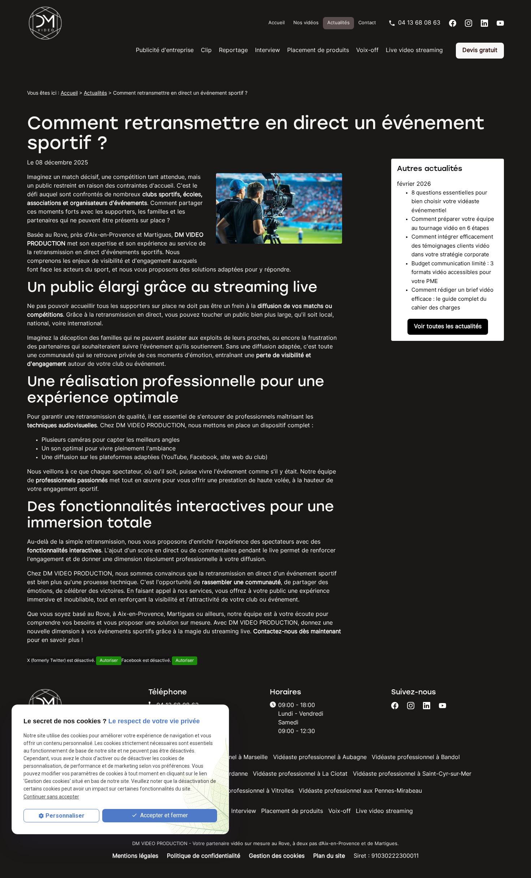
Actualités (338, 23)
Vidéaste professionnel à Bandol (416, 758)
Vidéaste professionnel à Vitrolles (248, 791)
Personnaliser (65, 815)
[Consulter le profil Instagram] (468, 23)
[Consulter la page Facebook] (452, 23)
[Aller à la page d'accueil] (45, 23)
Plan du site (329, 856)
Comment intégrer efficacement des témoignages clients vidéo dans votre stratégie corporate (452, 246)
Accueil (276, 23)
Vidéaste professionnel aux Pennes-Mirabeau (360, 791)
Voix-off (367, 50)
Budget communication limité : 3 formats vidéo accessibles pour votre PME (452, 272)
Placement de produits (318, 50)
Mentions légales (135, 856)
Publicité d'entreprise (165, 50)
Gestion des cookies (277, 856)
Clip (206, 50)
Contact (367, 23)
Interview (267, 50)
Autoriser (109, 661)
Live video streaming (414, 50)
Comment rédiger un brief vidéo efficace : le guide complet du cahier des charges (452, 299)
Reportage (233, 50)
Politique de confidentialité (203, 856)
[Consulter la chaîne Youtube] (500, 23)
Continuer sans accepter (51, 796)
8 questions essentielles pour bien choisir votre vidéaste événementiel (449, 202)
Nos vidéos (306, 23)
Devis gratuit (479, 50)
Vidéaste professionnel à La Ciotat (300, 774)
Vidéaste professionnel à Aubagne (320, 758)
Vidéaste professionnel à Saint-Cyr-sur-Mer (412, 774)
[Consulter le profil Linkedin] (484, 23)
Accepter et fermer (163, 815)
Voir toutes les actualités (448, 327)
